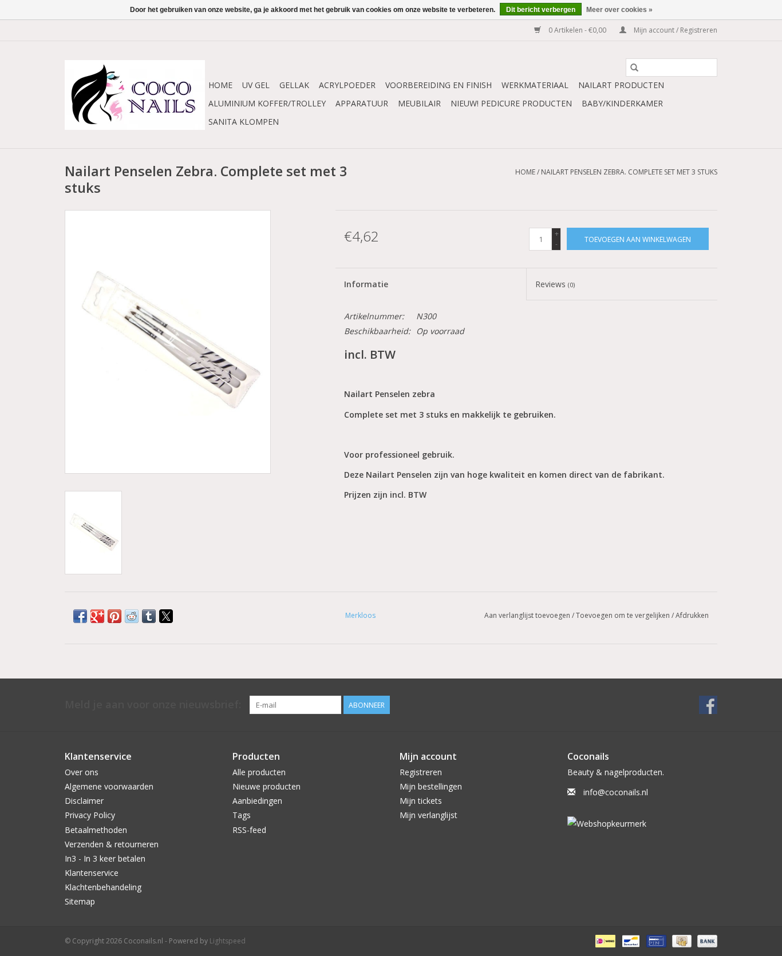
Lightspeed (228, 941)
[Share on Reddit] (132, 616)
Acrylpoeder (347, 85)
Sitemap (80, 901)
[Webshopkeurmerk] (642, 823)
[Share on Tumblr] (149, 616)
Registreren (421, 772)
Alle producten (259, 772)
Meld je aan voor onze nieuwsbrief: (153, 705)
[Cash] (680, 940)
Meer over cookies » (619, 10)
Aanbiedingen (257, 800)
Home (220, 85)
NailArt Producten (621, 85)
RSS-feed (249, 829)
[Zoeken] (634, 67)
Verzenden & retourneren (112, 844)
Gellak (294, 85)
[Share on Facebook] (80, 616)
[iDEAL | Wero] (604, 940)
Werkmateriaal (534, 85)
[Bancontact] (629, 940)
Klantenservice (92, 872)
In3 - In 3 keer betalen (105, 858)
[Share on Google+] (97, 616)
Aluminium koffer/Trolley (267, 103)
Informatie (366, 284)
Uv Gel (256, 85)
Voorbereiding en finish (438, 85)
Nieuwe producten (266, 786)
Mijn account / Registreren (674, 30)
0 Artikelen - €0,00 (577, 30)
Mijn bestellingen (431, 786)
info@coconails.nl (615, 792)
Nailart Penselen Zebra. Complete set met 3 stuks (629, 172)
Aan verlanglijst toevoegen (528, 615)
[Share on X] (166, 616)
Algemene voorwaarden (109, 786)
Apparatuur (361, 103)
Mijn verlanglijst (428, 815)
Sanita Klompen (243, 121)
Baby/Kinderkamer (622, 103)
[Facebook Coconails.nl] (708, 705)
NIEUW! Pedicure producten (511, 103)
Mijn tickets (421, 800)
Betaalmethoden (96, 829)
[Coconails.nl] (135, 95)
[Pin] (655, 940)
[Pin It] (114, 616)
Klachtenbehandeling (103, 887)
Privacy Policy (90, 815)
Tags (241, 815)
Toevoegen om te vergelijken (624, 615)
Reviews (555, 284)
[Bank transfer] (705, 940)
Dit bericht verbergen (540, 10)
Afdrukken (692, 615)
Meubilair (419, 103)
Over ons (81, 772)
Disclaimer (84, 800)
